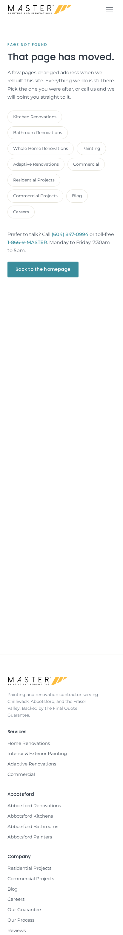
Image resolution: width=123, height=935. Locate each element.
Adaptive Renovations (36, 164)
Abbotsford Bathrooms (32, 826)
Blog (77, 195)
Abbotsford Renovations (34, 805)
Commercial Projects (35, 195)
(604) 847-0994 (70, 234)
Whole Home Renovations (40, 148)
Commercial (86, 164)
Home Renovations (28, 743)
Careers (21, 212)
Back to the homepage (43, 269)
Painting (91, 148)
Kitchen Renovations (34, 116)
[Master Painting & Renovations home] (39, 10)
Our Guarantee (24, 909)
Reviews (16, 930)
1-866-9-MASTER (27, 242)
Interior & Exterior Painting (37, 753)
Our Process (20, 920)
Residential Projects (34, 180)
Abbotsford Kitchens (30, 816)
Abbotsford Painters (29, 837)
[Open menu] (110, 10)
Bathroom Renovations (37, 132)
